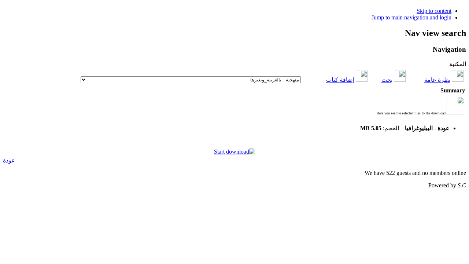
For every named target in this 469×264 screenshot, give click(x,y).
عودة (9, 160)
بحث (386, 80)
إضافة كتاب (340, 80)
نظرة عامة (437, 80)
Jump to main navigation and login (411, 17)
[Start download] (234, 151)
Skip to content (434, 11)
